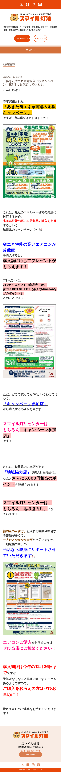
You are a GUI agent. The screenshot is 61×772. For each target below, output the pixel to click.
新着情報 (9, 64)
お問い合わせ (40, 38)
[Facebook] (27, 4)
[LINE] (40, 4)
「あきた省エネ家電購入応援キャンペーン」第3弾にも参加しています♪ (29, 82)
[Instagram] (33, 4)
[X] (21, 4)
